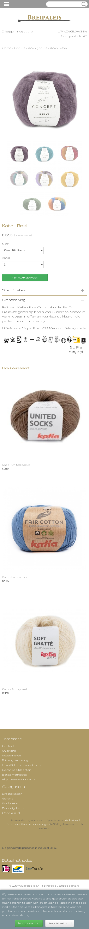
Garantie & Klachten (16, 769)
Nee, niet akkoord (60, 923)
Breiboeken (10, 803)
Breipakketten (12, 793)
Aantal (6, 257)
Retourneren (11, 755)
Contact (8, 745)
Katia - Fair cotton (14, 577)
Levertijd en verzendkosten (22, 764)
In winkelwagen (26, 277)
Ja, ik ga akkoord (28, 923)
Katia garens (38, 47)
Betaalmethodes (14, 774)
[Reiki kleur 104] (44, 97)
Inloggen (9, 31)
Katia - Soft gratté (14, 689)
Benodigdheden (14, 808)
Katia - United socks (16, 464)
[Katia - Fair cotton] (44, 528)
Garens (19, 47)
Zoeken (83, 4)
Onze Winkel (11, 812)
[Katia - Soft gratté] (44, 640)
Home (6, 47)
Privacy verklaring (15, 760)
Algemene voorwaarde (18, 779)
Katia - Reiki (58, 47)
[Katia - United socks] (44, 416)
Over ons (9, 750)
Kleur (5, 243)
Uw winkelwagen (72, 31)
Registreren (26, 31)
